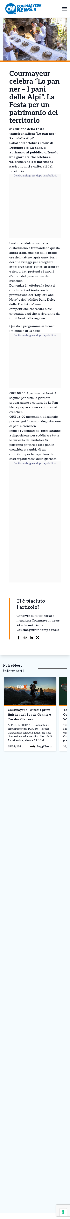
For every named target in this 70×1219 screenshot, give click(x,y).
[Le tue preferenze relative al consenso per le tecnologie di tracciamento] (63, 1212)
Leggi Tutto (44, 746)
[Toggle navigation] (64, 9)
